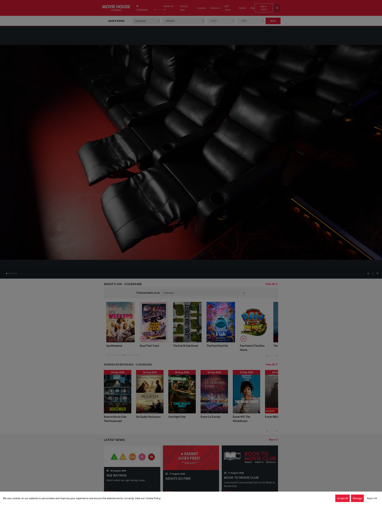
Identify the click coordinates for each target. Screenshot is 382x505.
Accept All (342, 498)
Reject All (372, 498)
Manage (357, 498)
